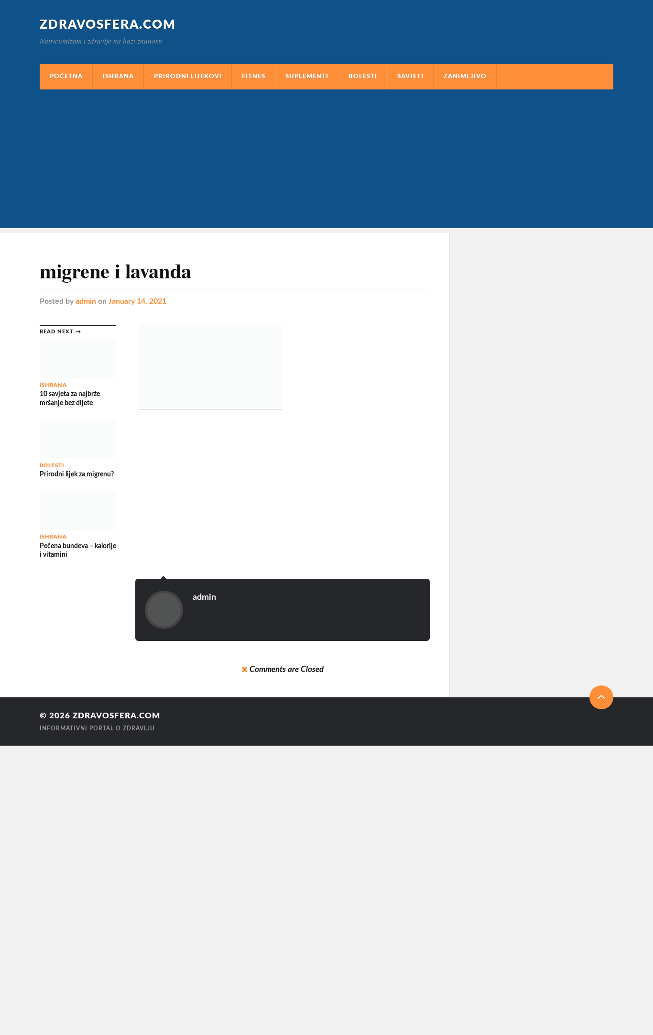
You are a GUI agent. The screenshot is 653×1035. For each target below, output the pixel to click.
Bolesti (362, 76)
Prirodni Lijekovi (188, 76)
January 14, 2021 (137, 301)
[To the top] (601, 697)
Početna (66, 76)
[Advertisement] (326, 161)
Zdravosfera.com (108, 25)
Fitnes (253, 76)
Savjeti (410, 76)
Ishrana (118, 76)
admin (86, 301)
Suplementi (306, 76)
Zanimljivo (465, 76)
